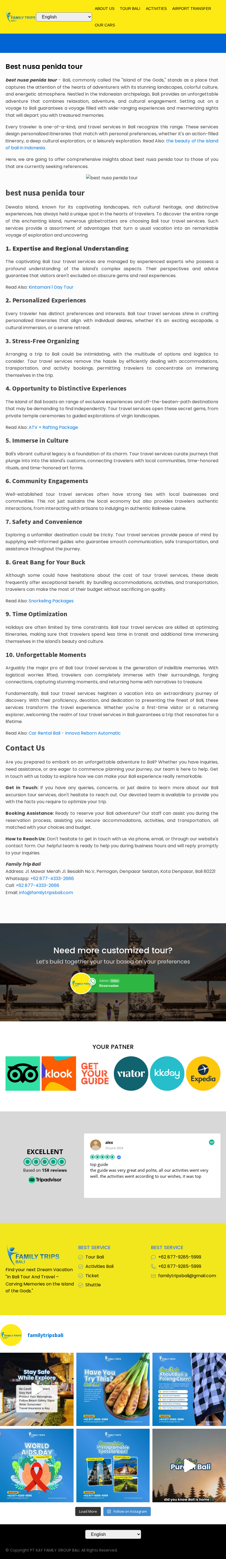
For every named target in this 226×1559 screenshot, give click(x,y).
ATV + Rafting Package (53, 427)
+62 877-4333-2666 (52, 878)
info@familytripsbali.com (46, 892)
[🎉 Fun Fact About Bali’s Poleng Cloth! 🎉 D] (189, 1389)
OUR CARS (105, 25)
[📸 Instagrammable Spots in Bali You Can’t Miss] (113, 1465)
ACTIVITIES (156, 8)
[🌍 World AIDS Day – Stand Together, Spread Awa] (37, 1465)
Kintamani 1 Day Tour (51, 287)
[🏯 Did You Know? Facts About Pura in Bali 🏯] (189, 1465)
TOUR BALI (130, 8)
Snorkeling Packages (51, 601)
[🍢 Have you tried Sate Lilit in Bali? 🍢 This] (113, 1389)
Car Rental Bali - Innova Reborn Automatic (75, 733)
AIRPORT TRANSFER (191, 8)
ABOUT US (104, 8)
